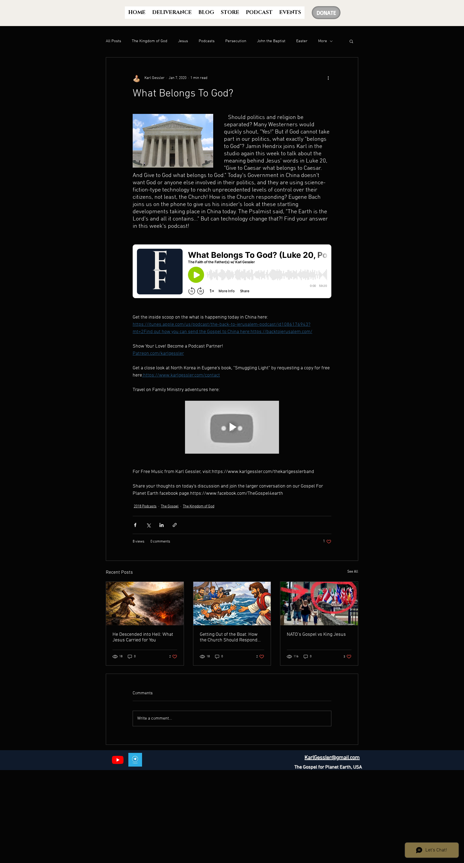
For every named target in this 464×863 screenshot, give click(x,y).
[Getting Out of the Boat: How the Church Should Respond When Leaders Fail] (232, 603)
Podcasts (207, 41)
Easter (301, 41)
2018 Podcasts (145, 506)
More (322, 41)
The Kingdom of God (149, 41)
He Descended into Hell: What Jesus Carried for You (143, 637)
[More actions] (328, 78)
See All (352, 571)
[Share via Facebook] (135, 525)
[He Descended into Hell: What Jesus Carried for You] (145, 603)
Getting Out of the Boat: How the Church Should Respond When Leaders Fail (229, 637)
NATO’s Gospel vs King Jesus (316, 634)
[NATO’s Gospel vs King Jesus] (319, 603)
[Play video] (232, 427)
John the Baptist (271, 41)
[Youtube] (118, 760)
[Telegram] (135, 760)
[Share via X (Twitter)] (148, 525)
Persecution (235, 41)
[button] (351, 41)
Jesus (183, 41)
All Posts (113, 41)
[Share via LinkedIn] (161, 525)
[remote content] (232, 271)
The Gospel (170, 506)
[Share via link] (174, 525)
